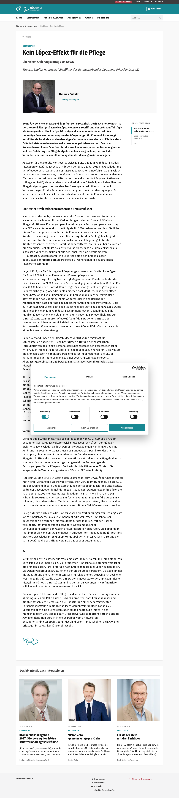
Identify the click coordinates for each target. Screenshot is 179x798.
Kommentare (32, 18)
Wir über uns (103, 18)
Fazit (136, 143)
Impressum (159, 2)
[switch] (74, 417)
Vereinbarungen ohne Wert (141, 137)
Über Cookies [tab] (129, 377)
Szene (19, 18)
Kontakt (137, 2)
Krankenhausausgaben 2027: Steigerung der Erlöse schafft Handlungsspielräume (39, 682)
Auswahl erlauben (89, 428)
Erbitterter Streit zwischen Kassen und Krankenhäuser (143, 130)
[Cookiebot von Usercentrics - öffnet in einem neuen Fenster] (134, 368)
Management (74, 18)
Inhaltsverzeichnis (140, 123)
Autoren (89, 18)
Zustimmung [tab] (50, 377)
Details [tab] (89, 377)
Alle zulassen (127, 428)
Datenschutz (147, 2)
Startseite (20, 26)
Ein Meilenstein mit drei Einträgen (133, 680)
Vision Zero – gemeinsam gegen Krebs (86, 680)
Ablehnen (51, 428)
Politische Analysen (53, 18)
